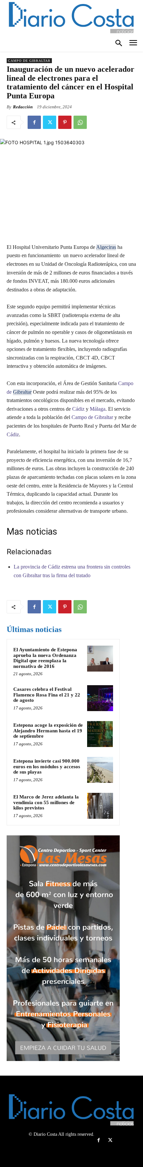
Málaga (97, 409)
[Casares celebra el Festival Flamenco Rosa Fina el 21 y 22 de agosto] (100, 698)
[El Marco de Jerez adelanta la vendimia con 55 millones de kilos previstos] (100, 806)
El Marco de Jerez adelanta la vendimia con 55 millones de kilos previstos (46, 802)
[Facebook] (34, 122)
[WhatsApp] (80, 122)
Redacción (23, 106)
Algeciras (106, 247)
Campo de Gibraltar (29, 60)
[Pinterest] (65, 122)
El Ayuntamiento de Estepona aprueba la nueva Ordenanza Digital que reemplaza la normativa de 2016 (45, 658)
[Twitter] (49, 122)
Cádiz (77, 409)
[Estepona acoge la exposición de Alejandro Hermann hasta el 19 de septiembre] (100, 734)
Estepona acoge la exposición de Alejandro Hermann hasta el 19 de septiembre (48, 730)
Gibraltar (22, 392)
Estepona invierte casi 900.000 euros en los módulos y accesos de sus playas (46, 766)
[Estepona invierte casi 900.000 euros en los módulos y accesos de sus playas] (100, 770)
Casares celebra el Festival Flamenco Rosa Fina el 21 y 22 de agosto (46, 695)
